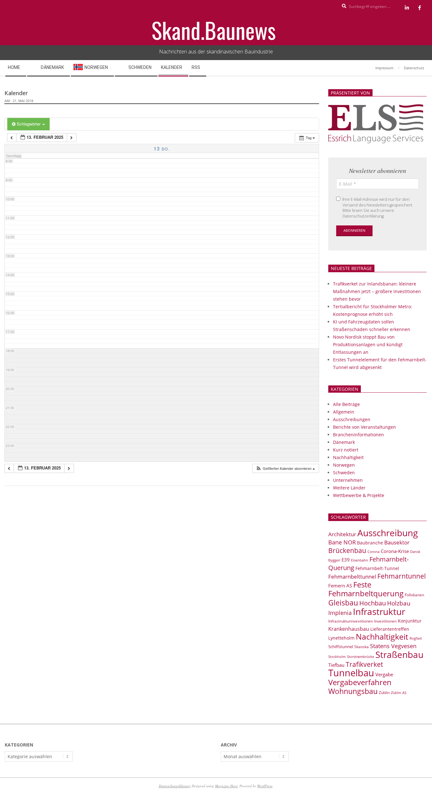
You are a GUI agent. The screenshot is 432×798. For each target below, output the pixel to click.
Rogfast (416, 638)
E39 (346, 559)
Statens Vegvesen (393, 646)
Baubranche (370, 543)
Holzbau (398, 603)
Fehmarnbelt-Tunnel (377, 568)
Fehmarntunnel (401, 576)
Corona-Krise (395, 551)
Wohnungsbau (353, 691)
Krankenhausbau (348, 628)
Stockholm (337, 656)
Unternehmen (348, 480)
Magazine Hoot (226, 785)
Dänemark (344, 442)
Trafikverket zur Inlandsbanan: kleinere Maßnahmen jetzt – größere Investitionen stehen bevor (377, 291)
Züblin (384, 692)
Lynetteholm (341, 638)
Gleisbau (343, 603)
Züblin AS (398, 693)
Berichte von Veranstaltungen (364, 427)
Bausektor (397, 542)
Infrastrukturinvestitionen (350, 621)
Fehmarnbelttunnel (352, 576)
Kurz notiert (345, 450)
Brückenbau (347, 550)
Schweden (344, 473)
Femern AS (340, 585)
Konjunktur (410, 621)
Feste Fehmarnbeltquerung (366, 588)
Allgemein (343, 412)
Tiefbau (336, 665)
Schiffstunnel (340, 646)
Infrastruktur (379, 611)
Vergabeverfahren (360, 682)
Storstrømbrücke (360, 656)
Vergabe (384, 674)
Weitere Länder (349, 488)
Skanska (361, 646)
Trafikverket (364, 664)
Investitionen (385, 621)
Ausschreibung (387, 533)
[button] (285, 468)
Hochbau (372, 603)
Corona (373, 551)
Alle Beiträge (346, 404)
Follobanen (414, 595)
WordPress (264, 785)
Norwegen (344, 465)
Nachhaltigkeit (348, 457)
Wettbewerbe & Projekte (358, 495)
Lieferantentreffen (389, 629)
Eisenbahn (359, 560)
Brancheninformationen (358, 435)
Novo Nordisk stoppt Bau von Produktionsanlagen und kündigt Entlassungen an (368, 344)
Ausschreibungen (351, 419)
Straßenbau (399, 654)
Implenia (340, 613)
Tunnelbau (351, 672)
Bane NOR (342, 542)
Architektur (342, 534)
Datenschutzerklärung (175, 785)
